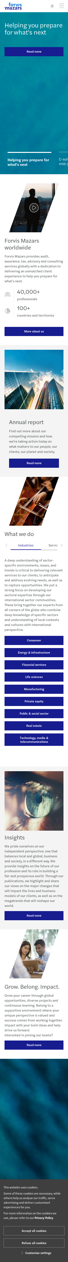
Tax (34, 728)
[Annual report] (34, 207)
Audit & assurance (34, 655)
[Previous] (7, 545)
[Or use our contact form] (34, 1167)
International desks (34, 740)
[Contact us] (34, 1095)
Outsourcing (34, 704)
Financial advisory (34, 679)
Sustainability (34, 716)
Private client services (34, 752)
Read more (34, 51)
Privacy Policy (44, 1217)
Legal (34, 691)
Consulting (34, 667)
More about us (34, 331)
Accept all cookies (34, 1230)
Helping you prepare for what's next (34, 28)
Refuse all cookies (34, 1243)
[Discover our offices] (34, 1143)
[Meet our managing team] (34, 1119)
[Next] (61, 545)
